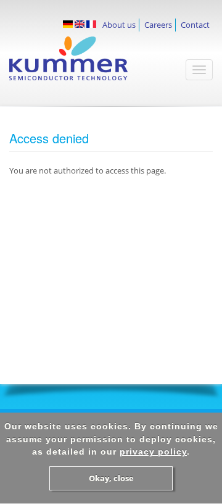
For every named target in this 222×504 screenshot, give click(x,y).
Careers (158, 24)
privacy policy (153, 451)
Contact (195, 24)
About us (119, 24)
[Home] (83, 64)
